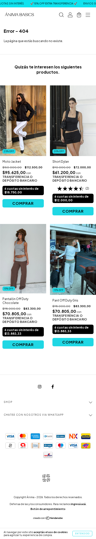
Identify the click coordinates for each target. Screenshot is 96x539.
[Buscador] (61, 15)
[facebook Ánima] (52, 386)
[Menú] (87, 15)
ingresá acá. (78, 504)
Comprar (23, 203)
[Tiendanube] (48, 519)
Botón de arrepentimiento (48, 508)
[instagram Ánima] (40, 386)
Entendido (82, 533)
